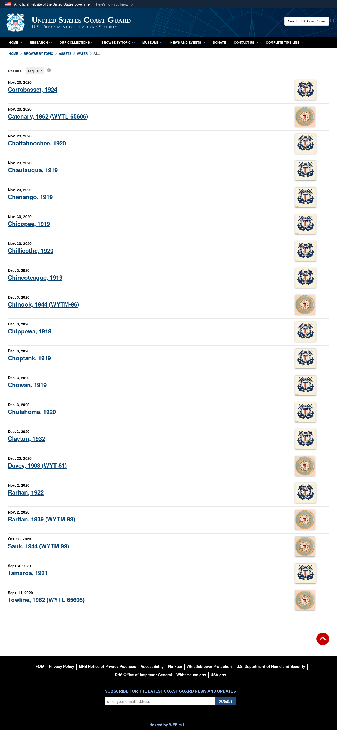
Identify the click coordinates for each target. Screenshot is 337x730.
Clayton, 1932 (26, 438)
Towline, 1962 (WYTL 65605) (46, 599)
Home (13, 42)
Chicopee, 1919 (29, 223)
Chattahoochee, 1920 (37, 143)
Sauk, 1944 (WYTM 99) (38, 546)
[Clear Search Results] (49, 70)
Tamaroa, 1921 (28, 573)
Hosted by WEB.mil (167, 724)
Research (39, 42)
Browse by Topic (116, 42)
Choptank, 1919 (29, 358)
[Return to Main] (322, 642)
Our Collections (75, 42)
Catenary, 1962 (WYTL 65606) (48, 116)
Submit (226, 701)
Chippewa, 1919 (29, 331)
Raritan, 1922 (26, 492)
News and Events (185, 42)
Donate (219, 42)
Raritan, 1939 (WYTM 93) (41, 519)
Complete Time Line (282, 42)
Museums (150, 42)
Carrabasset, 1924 (32, 89)
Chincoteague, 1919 (35, 277)
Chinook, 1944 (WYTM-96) (43, 304)
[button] (115, 4)
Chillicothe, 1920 (30, 250)
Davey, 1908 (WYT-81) (37, 465)
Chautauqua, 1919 (33, 170)
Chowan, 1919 (27, 385)
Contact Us (244, 42)
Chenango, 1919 (30, 197)
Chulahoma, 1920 (32, 411)
